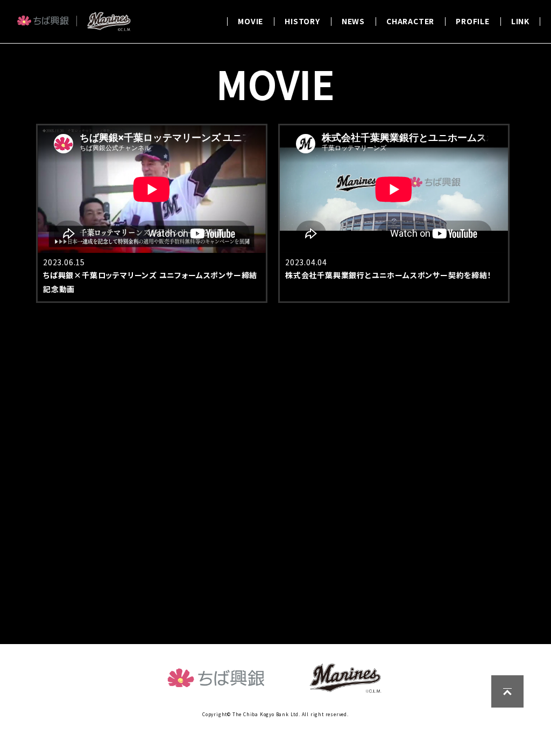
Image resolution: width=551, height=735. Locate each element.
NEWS (353, 21)
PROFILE (473, 21)
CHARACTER (410, 21)
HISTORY (302, 21)
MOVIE (250, 21)
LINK (520, 21)
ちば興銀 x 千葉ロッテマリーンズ (74, 27)
